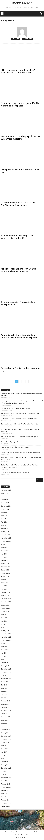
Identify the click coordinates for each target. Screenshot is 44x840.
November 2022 (6, 567)
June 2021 (4, 618)
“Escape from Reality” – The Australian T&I (20, 170)
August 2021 (5, 611)
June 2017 (4, 749)
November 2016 (6, 771)
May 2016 (4, 781)
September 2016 (6, 777)
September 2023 (6, 541)
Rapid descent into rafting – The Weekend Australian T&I (17, 237)
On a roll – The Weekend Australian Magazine (15, 472)
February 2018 (5, 730)
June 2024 (4, 515)
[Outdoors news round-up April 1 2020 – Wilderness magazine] (22, 123)
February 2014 (5, 800)
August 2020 (5, 643)
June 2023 (4, 551)
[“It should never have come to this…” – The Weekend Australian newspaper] (22, 189)
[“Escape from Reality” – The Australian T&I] (22, 156)
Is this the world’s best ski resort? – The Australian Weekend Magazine (20, 430)
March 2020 (4, 659)
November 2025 (6, 490)
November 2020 (6, 637)
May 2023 (4, 554)
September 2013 (6, 806)
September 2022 (6, 573)
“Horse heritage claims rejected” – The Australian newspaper (20, 104)
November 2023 (6, 538)
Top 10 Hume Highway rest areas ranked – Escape (16, 442)
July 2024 (4, 512)
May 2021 (4, 621)
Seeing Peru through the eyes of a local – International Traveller (20, 452)
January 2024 (5, 531)
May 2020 (4, 653)
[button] (40, 13)
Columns (29, 832)
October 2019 (5, 675)
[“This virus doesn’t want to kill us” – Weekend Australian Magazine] (22, 57)
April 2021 (4, 624)
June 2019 (4, 688)
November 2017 (6, 739)
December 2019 (6, 669)
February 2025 (5, 500)
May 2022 (4, 586)
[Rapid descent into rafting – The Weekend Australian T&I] (22, 222)
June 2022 (4, 583)
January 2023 (5, 563)
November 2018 (6, 710)
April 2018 (4, 726)
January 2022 (5, 595)
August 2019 (5, 682)
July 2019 (4, 685)
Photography (18, 834)
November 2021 (6, 602)
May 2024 (4, 519)
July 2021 (4, 615)
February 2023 (5, 560)
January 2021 (5, 630)
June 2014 (4, 793)
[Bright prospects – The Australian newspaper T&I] (22, 289)
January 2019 (5, 704)
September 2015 (6, 787)
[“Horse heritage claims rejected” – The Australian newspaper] (22, 90)
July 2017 (4, 746)
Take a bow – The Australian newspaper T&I (21, 369)
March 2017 (4, 758)
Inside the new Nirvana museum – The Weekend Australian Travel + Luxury (21, 394)
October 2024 (5, 503)
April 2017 (4, 755)
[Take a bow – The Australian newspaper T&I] (22, 355)
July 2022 (4, 579)
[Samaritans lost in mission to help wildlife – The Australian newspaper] (22, 322)
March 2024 (4, 525)
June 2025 (4, 493)
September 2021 (6, 608)
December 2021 (6, 599)
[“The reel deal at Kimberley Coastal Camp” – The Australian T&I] (22, 255)
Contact (27, 834)
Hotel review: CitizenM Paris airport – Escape (15, 447)
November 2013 (6, 803)
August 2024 (5, 509)
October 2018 (5, 714)
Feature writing (9, 832)
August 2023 (5, 544)
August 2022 (5, 576)
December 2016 (6, 768)
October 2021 (5, 605)
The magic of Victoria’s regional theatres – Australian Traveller (20, 413)
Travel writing (20, 832)
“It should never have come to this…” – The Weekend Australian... (20, 203)
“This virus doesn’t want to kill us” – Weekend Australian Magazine (19, 71)
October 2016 (5, 774)
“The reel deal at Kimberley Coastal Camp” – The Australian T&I (18, 270)
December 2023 (6, 535)
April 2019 (4, 694)
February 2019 (5, 701)
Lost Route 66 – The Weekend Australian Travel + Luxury (19, 419)
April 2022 (4, 589)
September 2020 (6, 640)
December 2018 (6, 707)
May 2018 (4, 723)
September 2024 (6, 506)
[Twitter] (22, 820)
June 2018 (4, 720)
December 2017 (6, 736)
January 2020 (5, 666)
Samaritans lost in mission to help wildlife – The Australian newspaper (19, 336)
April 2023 (4, 557)
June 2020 (4, 650)
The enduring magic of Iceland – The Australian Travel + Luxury (20, 424)
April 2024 (4, 522)
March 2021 (4, 627)
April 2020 (4, 656)
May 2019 (4, 691)
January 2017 (5, 765)
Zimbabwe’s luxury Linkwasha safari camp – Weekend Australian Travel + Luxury (21, 459)
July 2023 (4, 547)
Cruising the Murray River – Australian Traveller (15, 408)
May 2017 (4, 752)
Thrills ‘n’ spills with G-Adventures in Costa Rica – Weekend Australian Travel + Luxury (19, 466)
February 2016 (5, 784)
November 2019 (6, 672)
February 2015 (5, 790)
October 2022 (5, 570)
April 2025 (4, 496)
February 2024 (5, 528)
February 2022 (5, 592)
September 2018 (6, 717)
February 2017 (5, 761)
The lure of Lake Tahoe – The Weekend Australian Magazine (19, 436)
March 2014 (4, 797)
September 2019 (6, 678)
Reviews (36, 832)
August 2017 (5, 742)
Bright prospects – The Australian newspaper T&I (18, 303)
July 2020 (4, 646)
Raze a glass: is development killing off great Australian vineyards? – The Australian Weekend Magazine (22, 402)
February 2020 (5, 662)
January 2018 (5, 733)
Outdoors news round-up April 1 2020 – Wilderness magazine (20, 137)
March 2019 (4, 698)
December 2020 (6, 634)
